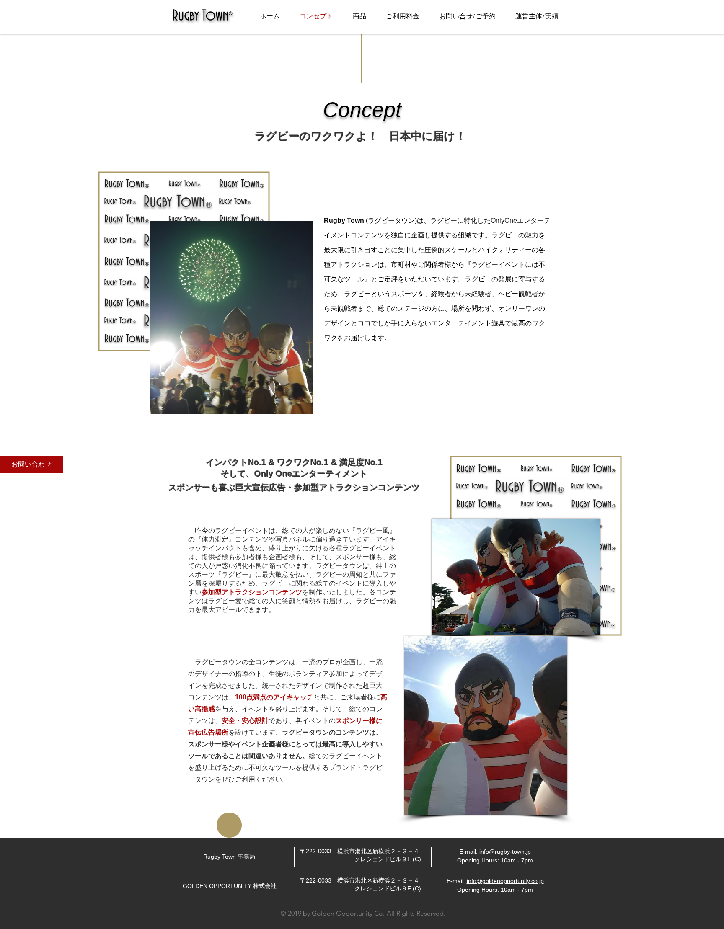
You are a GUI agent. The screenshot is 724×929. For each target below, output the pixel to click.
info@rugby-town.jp (505, 851)
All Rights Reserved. (416, 913)
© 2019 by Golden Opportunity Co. (332, 913)
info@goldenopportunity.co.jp (505, 880)
